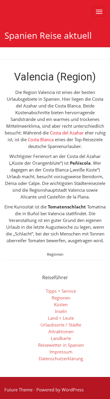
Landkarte (61, 338)
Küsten (61, 304)
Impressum (61, 352)
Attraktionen (61, 331)
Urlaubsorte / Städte (60, 325)
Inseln (61, 311)
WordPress (73, 390)
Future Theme (18, 390)
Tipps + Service (61, 291)
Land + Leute (61, 318)
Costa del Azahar (67, 133)
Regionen (55, 254)
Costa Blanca (41, 139)
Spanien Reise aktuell (48, 35)
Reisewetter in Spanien (61, 345)
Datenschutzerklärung (61, 358)
